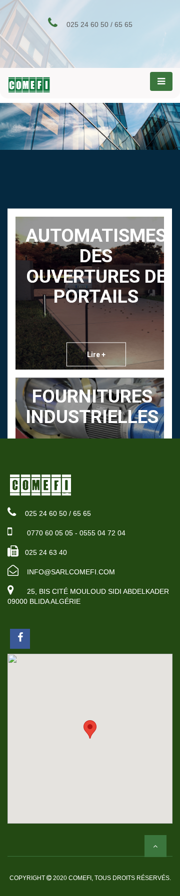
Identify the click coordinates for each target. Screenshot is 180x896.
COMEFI (80, 878)
